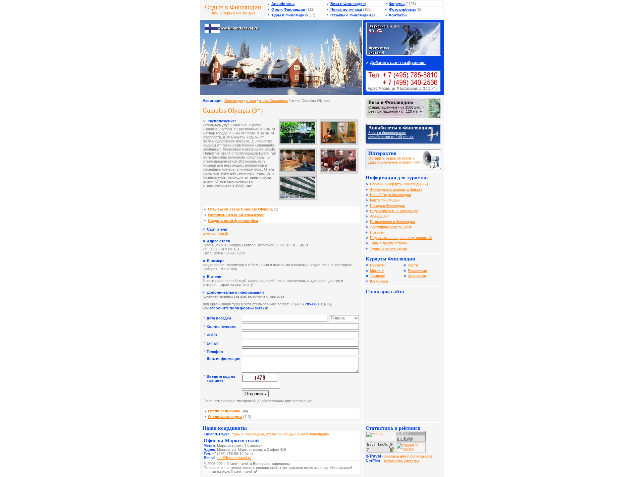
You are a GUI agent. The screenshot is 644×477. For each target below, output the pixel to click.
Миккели (377, 271)
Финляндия (233, 101)
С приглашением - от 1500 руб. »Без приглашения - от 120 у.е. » (396, 109)
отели (251, 101)
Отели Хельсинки (224, 411)
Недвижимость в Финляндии (394, 211)
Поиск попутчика (346, 9)
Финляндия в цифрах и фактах (396, 189)
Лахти (413, 265)
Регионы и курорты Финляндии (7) (399, 184)
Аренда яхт (379, 216)
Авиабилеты (282, 4)
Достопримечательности (391, 227)
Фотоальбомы (402, 9)
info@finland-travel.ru (234, 458)
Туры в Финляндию (289, 15)
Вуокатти (377, 265)
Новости (377, 232)
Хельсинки (417, 276)
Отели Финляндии (288, 9)
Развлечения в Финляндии (392, 222)
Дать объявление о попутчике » (395, 162)
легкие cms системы (401, 461)
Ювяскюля (379, 281)
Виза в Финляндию (348, 4)
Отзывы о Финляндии (350, 15)
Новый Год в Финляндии (390, 195)
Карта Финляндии (384, 200)
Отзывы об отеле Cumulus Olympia (240, 209)
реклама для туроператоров (408, 456)
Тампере (377, 276)
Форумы (397, 4)
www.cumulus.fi (215, 233)
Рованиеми (417, 271)
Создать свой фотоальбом (233, 221)
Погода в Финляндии (387, 205)
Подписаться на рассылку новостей (401, 238)
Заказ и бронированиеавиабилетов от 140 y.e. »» (391, 135)
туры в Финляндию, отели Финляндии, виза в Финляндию (280, 434)
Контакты (398, 15)
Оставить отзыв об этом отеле (236, 215)
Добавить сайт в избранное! (398, 62)
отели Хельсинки (273, 101)
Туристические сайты (388, 248)
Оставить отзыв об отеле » (391, 158)
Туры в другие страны (389, 243)
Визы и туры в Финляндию (233, 13)
